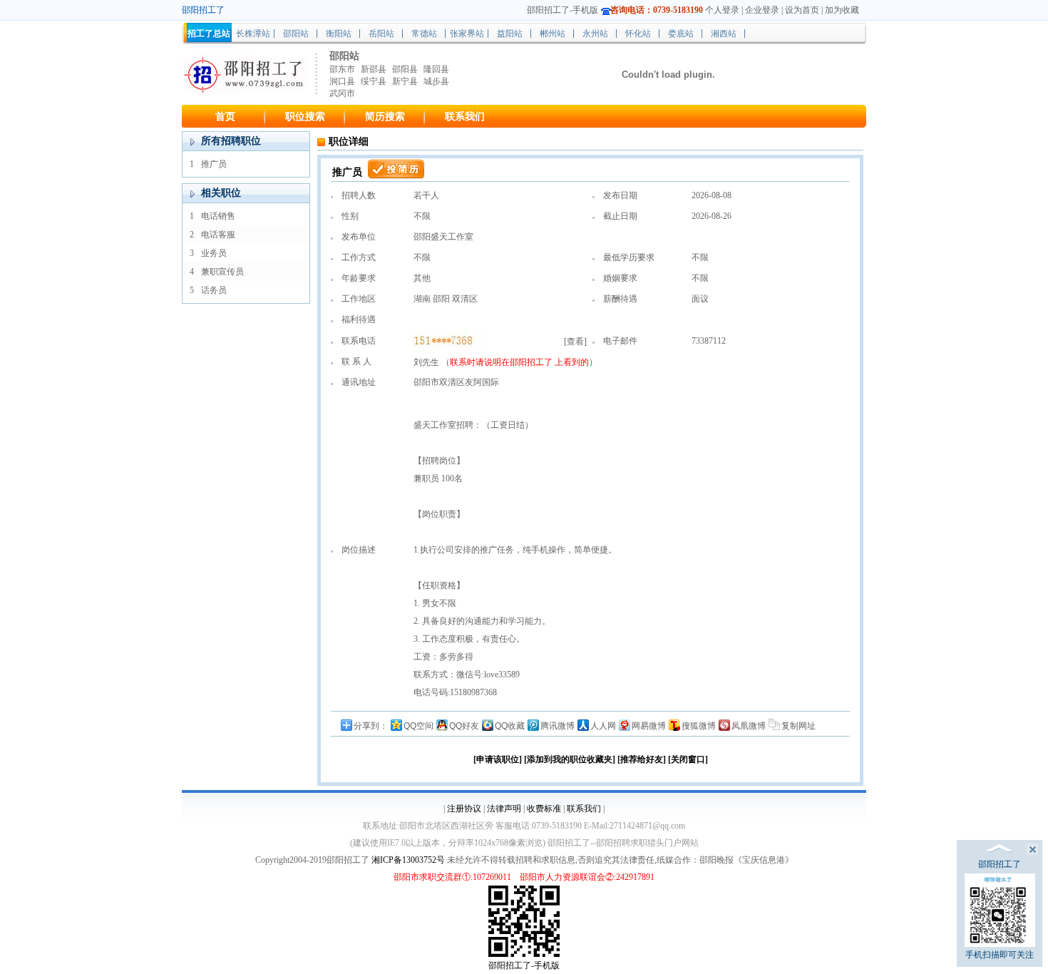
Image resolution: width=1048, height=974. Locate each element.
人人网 (603, 726)
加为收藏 (842, 10)
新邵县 (373, 69)
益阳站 (510, 34)
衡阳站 (338, 34)
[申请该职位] (497, 759)
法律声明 (504, 809)
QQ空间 (418, 726)
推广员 (214, 164)
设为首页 (802, 10)
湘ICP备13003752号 (408, 860)
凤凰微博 (748, 726)
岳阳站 (381, 34)
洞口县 (342, 81)
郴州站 (552, 34)
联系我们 (465, 116)
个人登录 (722, 10)
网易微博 (649, 726)
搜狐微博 (699, 726)
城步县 (436, 81)
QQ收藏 (510, 726)
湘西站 (723, 34)
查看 (575, 342)
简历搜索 (385, 116)
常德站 (424, 34)
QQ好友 (464, 726)
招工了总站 (208, 34)
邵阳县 (405, 69)
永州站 (595, 34)
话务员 (214, 290)
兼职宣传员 (222, 272)
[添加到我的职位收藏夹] (569, 759)
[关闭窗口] (688, 759)
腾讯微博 (557, 726)
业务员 (214, 253)
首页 (225, 116)
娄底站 (681, 34)
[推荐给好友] (641, 759)
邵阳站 (296, 34)
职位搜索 (305, 116)
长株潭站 (253, 34)
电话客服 (218, 235)
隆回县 (436, 69)
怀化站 (638, 34)
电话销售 (218, 216)
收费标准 (544, 809)
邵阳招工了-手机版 (562, 10)
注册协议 (464, 809)
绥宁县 (373, 81)
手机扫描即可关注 (999, 955)
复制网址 (798, 726)
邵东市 (342, 69)
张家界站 (467, 34)
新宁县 (405, 81)
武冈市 (342, 93)
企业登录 (762, 10)
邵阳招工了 (532, 362)
